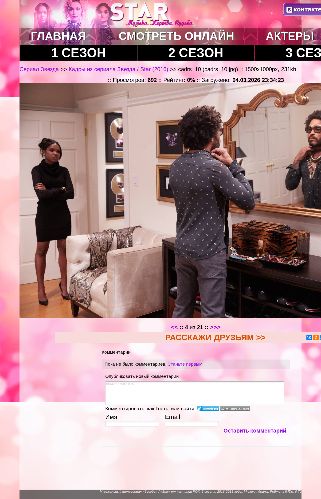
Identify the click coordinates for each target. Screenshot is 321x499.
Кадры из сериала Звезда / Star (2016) (118, 69)
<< (174, 327)
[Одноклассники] (316, 337)
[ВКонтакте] (309, 337)
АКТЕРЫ (290, 36)
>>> (215, 327)
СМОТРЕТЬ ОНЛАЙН (176, 36)
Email (172, 417)
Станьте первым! (186, 364)
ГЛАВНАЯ (58, 36)
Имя (111, 417)
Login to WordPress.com (235, 408)
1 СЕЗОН (78, 53)
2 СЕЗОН (195, 53)
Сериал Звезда (40, 69)
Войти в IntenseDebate (208, 408)
